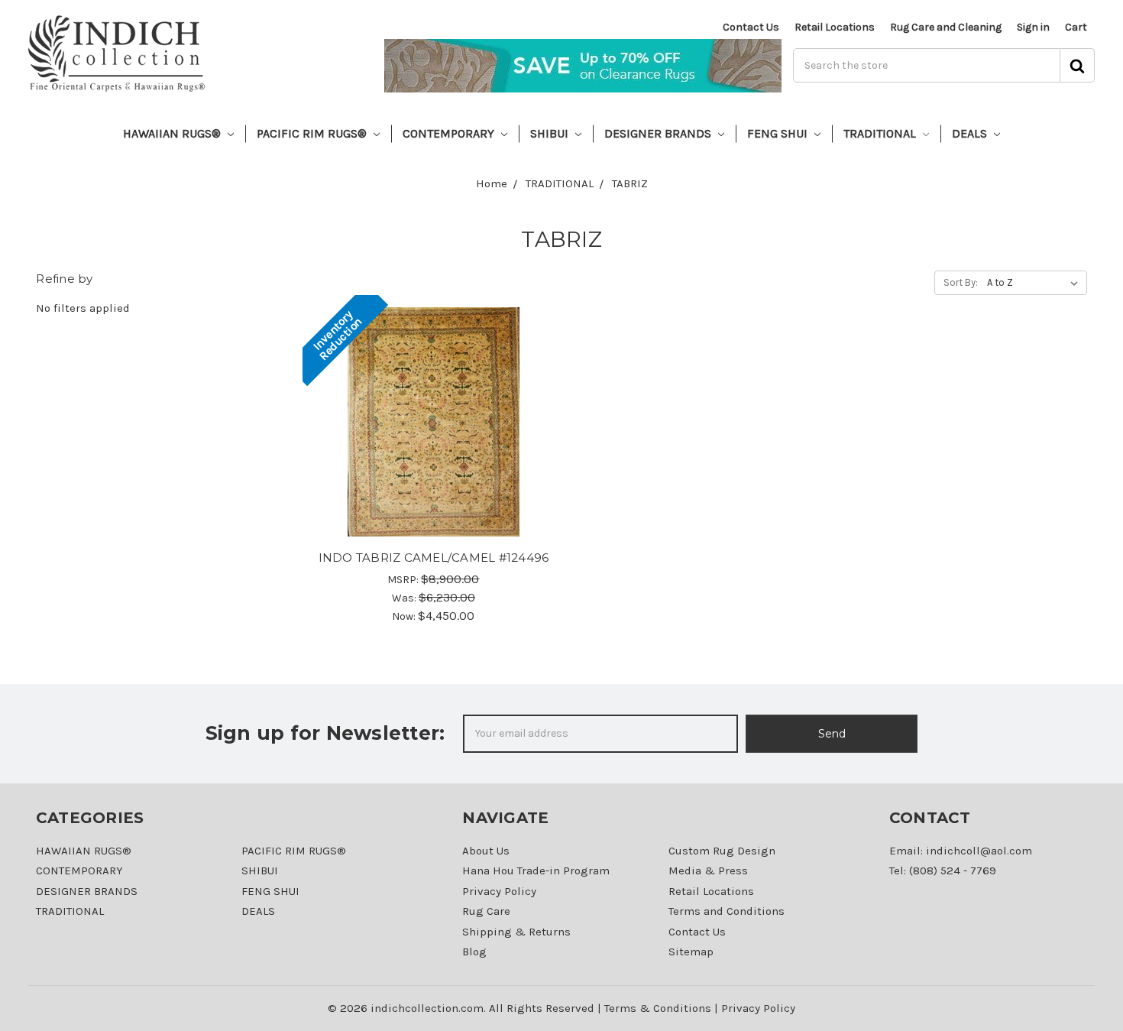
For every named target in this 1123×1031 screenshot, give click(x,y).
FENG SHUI (779, 133)
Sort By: (960, 282)
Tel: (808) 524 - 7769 (942, 870)
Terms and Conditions (726, 911)
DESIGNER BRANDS (659, 133)
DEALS (971, 133)
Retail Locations (835, 27)
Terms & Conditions (657, 1008)
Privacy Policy (499, 891)
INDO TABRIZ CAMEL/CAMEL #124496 (434, 557)
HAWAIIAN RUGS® (173, 133)
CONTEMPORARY (450, 133)
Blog (474, 951)
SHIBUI (550, 133)
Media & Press (708, 870)
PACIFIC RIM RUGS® (313, 133)
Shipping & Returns (516, 932)
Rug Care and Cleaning (946, 27)
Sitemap (691, 951)
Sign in (1033, 27)
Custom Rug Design (721, 851)
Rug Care (486, 911)
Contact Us (751, 27)
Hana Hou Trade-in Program (536, 870)
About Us (486, 851)
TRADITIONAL (881, 133)
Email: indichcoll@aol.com (960, 851)
